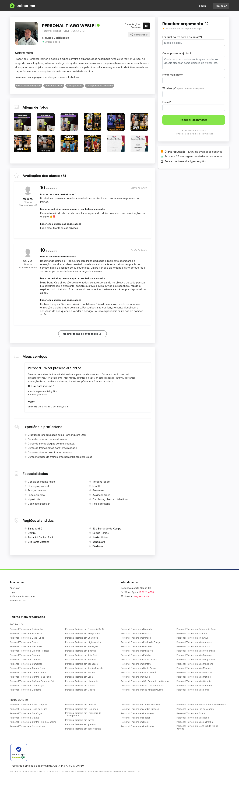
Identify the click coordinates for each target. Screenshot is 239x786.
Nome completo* (172, 74)
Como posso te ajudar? (176, 53)
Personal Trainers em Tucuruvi (192, 637)
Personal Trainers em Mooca (80, 689)
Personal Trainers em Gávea (79, 720)
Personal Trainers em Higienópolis (83, 642)
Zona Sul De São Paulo (41, 537)
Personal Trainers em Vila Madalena (195, 664)
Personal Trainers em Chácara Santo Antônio (32, 681)
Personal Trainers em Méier (135, 722)
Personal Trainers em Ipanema (81, 724)
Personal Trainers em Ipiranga (80, 650)
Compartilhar (140, 34)
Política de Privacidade (202, 134)
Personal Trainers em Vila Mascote (194, 672)
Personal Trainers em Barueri (24, 642)
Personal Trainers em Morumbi (136, 629)
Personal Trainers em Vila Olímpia (194, 681)
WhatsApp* (183, 88)
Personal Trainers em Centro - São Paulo (30, 676)
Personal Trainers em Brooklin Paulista (29, 650)
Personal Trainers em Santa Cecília (139, 659)
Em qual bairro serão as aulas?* (182, 36)
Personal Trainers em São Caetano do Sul (142, 685)
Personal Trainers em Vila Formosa (194, 655)
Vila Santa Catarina (38, 541)
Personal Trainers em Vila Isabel (193, 717)
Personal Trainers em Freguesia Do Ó (84, 629)
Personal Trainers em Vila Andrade (194, 642)
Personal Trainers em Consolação (27, 685)
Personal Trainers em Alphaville (26, 633)
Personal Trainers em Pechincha (137, 726)
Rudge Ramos (101, 532)
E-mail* (166, 102)
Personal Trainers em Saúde (135, 676)
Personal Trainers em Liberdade (81, 681)
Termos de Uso (181, 134)
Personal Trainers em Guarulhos (81, 637)
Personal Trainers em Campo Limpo (28, 672)
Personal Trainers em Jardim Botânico (140, 704)
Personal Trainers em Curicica (80, 704)
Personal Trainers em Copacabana (27, 726)
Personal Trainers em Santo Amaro (138, 668)
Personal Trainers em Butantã (25, 655)
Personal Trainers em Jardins (80, 672)
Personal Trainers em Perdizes (137, 646)
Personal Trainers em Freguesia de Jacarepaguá (83, 714)
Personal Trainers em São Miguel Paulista (142, 689)
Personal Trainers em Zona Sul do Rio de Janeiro (197, 727)
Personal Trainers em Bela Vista (26, 646)
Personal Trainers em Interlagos (81, 646)
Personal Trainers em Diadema (25, 689)
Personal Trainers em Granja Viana (82, 633)
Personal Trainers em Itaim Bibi (81, 655)
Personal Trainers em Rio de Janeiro (195, 709)
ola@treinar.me (141, 596)
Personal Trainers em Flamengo (81, 709)
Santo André (35, 528)
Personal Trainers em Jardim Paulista (84, 668)
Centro (32, 532)
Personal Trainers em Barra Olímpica (28, 704)
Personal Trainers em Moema (80, 685)
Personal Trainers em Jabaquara (82, 664)
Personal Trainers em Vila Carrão (193, 646)
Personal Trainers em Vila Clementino (196, 650)
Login (202, 5)
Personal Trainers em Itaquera (80, 659)
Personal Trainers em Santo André (138, 672)
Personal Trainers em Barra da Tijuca (28, 709)
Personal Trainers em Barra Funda (27, 637)
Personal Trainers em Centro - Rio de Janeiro (33, 722)
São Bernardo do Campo (107, 528)
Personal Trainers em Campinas (26, 664)
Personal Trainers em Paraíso (136, 637)
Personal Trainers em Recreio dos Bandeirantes (201, 704)
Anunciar (221, 5)
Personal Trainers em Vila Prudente (195, 685)
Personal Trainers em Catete (24, 717)
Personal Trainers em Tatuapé (192, 633)
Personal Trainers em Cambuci (25, 659)
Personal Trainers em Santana (136, 664)
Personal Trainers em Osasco (136, 633)
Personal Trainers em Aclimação (26, 629)
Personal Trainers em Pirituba (136, 655)
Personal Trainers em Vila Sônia (193, 689)
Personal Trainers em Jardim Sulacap (140, 709)
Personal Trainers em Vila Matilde (194, 676)
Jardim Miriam (100, 537)
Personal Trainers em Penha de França (140, 642)
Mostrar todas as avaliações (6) (82, 333)
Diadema (98, 546)
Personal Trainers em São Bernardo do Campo (145, 681)
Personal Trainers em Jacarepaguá (83, 728)
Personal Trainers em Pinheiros (137, 650)
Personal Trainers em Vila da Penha (195, 722)
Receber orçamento (194, 120)
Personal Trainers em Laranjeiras (137, 713)
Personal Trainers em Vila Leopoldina (196, 659)
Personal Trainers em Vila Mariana (194, 668)
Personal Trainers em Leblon (135, 717)
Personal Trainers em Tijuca (191, 713)
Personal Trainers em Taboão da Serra (196, 629)
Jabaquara (99, 541)
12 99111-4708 (146, 592)
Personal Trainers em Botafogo (26, 713)
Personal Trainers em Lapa (79, 676)
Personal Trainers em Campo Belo (27, 668)
